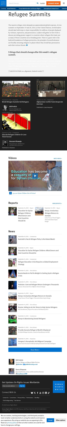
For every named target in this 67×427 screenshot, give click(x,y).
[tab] (35, 193)
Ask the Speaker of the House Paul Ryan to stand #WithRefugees (30, 59)
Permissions (29, 397)
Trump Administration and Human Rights (30, 8)
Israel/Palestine (11, 8)
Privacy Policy (21, 397)
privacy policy (11, 422)
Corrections (13, 397)
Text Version (17, 400)
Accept (50, 420)
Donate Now (53, 3)
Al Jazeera (12, 147)
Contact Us (5, 397)
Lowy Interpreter (48, 107)
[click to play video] (35, 176)
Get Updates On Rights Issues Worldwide (21, 382)
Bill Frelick (13, 106)
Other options (60, 420)
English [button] (42, 3)
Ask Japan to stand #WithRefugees (20, 64)
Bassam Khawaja (15, 141)
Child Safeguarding (8, 400)
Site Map (37, 397)
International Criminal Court (51, 8)
